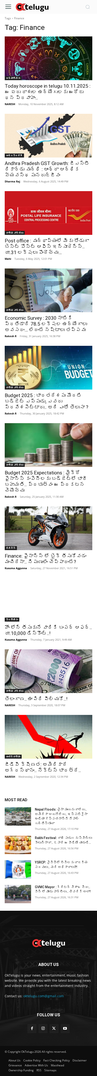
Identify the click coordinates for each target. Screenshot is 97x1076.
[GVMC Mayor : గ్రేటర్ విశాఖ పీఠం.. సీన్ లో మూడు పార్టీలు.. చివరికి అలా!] (18, 894)
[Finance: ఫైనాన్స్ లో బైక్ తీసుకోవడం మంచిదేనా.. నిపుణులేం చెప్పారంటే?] (48, 528)
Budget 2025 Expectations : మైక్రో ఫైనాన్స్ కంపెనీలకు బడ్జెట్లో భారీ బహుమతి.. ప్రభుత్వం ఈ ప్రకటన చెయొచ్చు (46, 481)
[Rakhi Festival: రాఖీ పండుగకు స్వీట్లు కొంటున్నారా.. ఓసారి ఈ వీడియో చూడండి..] (18, 845)
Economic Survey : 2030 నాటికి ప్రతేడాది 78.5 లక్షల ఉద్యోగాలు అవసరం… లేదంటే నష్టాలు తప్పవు (46, 324)
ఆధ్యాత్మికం (13, 78)
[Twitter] (54, 1028)
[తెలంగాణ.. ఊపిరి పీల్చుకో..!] (48, 671)
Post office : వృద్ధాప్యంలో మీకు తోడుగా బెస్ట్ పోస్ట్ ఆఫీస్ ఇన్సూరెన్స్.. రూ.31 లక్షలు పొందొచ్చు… (47, 246)
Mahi (8, 258)
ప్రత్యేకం (12, 619)
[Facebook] (32, 1028)
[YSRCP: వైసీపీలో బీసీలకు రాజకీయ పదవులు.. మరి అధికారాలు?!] (18, 869)
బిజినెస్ (11, 548)
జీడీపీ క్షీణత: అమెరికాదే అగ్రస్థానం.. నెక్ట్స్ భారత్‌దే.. (44, 767)
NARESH (10, 104)
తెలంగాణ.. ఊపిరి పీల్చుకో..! (36, 699)
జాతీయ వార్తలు (14, 232)
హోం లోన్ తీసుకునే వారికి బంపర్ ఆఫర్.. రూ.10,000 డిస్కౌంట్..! (48, 630)
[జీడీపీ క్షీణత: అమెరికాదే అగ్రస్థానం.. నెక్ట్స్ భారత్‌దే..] (48, 737)
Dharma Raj (12, 181)
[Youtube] (65, 1028)
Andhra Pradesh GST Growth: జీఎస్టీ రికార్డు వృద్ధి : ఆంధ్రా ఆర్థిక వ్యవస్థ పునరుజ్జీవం (47, 169)
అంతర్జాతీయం (13, 756)
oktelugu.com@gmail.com (43, 996)
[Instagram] (43, 1028)
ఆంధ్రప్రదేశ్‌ (14, 155)
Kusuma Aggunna (16, 568)
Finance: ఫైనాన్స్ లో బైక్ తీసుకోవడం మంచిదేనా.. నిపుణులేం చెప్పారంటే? (45, 559)
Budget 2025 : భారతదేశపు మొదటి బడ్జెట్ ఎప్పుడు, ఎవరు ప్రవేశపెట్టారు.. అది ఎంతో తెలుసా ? (46, 401)
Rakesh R (10, 336)
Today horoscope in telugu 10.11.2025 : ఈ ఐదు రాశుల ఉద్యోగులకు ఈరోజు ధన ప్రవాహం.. (47, 92)
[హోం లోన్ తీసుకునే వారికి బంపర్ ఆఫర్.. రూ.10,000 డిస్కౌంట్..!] (48, 600)
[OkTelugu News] (32, 6)
